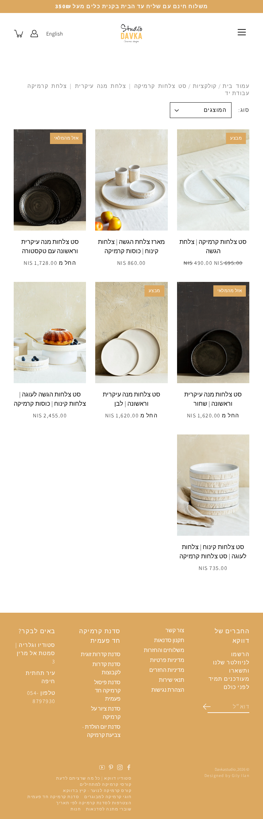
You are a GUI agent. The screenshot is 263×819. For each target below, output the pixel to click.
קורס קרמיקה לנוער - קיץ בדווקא (97, 790)
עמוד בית (236, 86)
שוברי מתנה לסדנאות (109, 808)
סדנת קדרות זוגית (101, 654)
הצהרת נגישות (167, 689)
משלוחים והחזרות (164, 650)
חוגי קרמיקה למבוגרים (108, 796)
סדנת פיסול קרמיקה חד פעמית (107, 690)
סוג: (243, 110)
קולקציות (205, 86)
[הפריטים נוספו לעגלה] (19, 33)
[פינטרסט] (111, 767)
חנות (76, 808)
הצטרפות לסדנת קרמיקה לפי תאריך (94, 802)
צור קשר (174, 630)
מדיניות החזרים (166, 670)
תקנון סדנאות (169, 640)
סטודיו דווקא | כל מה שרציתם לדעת (94, 778)
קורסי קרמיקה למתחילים (106, 784)
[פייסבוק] (129, 767)
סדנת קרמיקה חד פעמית (53, 796)
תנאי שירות (171, 680)
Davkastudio (225, 769)
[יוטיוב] (102, 767)
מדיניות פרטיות (167, 660)
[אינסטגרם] (120, 767)
